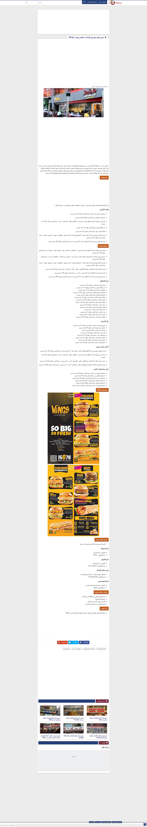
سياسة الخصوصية (116, 822)
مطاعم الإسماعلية (101, 649)
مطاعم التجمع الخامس (88, 649)
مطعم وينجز (105, 166)
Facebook (86, 642)
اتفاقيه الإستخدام (106, 822)
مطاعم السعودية (92, 2)
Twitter (75, 642)
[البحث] (26, 2)
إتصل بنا (92, 822)
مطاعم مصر (102, 2)
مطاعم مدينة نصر (76, 649)
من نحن (98, 822)
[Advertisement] (73, 22)
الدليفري (91, 173)
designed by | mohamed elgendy (8, 825)
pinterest (64, 642)
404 (84, 2)
